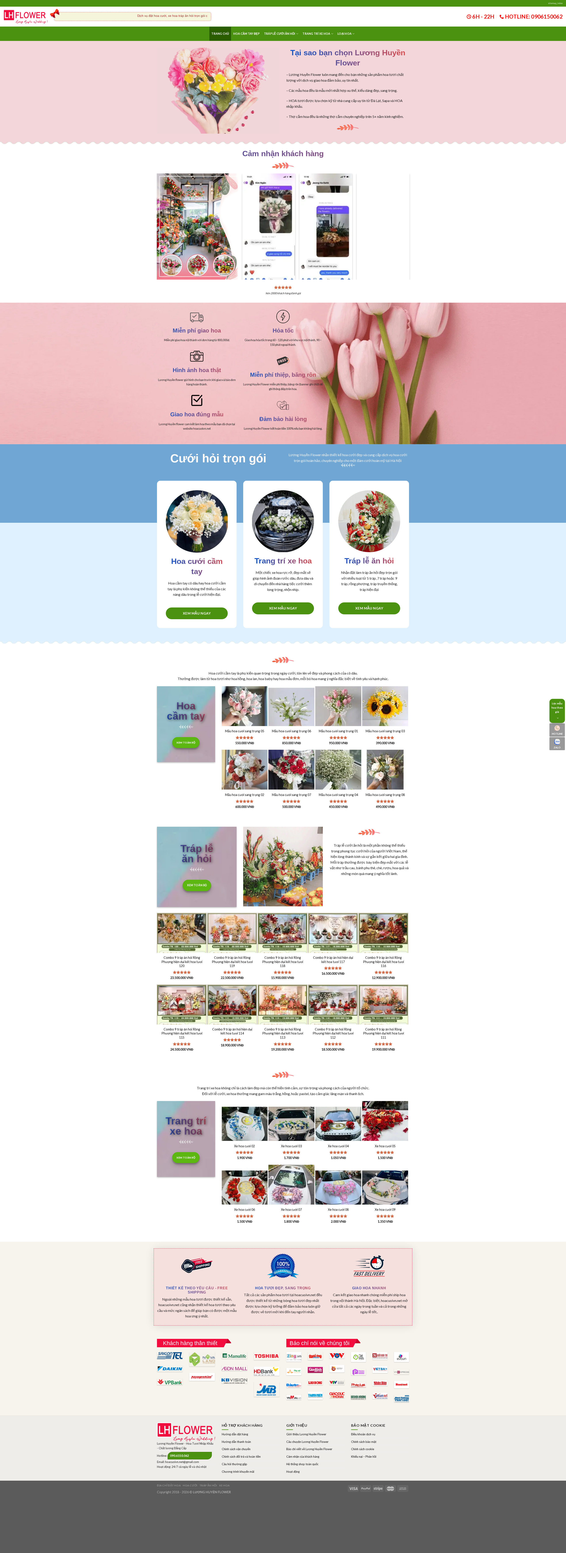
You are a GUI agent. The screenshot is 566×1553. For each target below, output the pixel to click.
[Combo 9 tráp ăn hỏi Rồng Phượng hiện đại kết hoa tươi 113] (282, 1022)
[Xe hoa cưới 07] (291, 1188)
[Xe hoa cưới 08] (338, 1188)
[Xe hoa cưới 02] (245, 1124)
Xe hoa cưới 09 (385, 1209)
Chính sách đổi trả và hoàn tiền (241, 1456)
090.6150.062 (179, 1455)
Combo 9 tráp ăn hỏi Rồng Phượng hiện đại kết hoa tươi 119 (232, 962)
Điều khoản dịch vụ (363, 1434)
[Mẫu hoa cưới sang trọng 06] (291, 709)
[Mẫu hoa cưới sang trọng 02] (245, 773)
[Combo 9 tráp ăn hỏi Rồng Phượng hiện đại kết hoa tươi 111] (383, 1022)
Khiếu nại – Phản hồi (363, 1456)
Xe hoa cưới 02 (244, 1146)
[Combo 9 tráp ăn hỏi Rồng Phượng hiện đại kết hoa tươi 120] (182, 950)
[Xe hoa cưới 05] (385, 1124)
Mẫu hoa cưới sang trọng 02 (244, 795)
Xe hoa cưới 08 (338, 1209)
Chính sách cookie (362, 1449)
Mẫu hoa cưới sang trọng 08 (385, 795)
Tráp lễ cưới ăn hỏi (279, 33)
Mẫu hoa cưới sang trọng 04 (338, 795)
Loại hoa (344, 33)
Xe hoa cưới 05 (385, 1146)
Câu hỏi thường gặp (234, 1464)
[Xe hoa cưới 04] (338, 1124)
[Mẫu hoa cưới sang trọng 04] (338, 773)
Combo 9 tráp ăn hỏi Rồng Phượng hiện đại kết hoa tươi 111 (383, 1033)
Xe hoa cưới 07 (291, 1209)
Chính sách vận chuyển (236, 1449)
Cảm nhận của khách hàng (302, 1456)
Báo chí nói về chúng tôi (320, 1343)
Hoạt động (293, 1471)
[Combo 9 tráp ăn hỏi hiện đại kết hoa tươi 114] (232, 1022)
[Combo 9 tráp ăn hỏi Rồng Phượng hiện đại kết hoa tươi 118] (282, 950)
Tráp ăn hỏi (208, 1485)
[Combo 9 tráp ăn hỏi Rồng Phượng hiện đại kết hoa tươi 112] (333, 1022)
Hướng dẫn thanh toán (236, 1441)
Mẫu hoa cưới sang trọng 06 (291, 731)
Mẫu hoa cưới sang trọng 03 (385, 731)
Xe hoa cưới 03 (291, 1146)
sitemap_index (555, 3)
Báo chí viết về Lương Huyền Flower (309, 1449)
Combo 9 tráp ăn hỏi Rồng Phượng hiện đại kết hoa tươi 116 (383, 962)
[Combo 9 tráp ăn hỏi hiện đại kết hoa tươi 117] (333, 950)
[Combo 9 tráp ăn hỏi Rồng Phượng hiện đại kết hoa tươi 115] (182, 1022)
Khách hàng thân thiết (190, 1343)
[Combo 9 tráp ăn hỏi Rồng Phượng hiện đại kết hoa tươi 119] (232, 950)
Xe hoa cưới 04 (338, 1146)
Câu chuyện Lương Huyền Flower (307, 1441)
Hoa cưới (190, 1485)
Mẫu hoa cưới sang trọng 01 (338, 731)
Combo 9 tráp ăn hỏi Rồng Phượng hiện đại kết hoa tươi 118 (282, 962)
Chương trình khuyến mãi (238, 1471)
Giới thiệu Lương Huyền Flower (306, 1434)
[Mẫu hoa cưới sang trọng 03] (385, 709)
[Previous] (249, 218)
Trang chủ (220, 33)
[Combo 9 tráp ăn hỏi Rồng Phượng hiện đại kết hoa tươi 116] (383, 950)
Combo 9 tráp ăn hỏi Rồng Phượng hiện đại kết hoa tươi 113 (282, 1033)
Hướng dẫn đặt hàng (235, 1434)
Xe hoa (224, 1485)
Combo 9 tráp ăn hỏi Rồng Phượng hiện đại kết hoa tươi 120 (181, 962)
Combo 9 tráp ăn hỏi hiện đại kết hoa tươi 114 (232, 1031)
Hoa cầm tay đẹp (246, 33)
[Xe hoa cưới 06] (245, 1188)
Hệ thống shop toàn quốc (302, 1464)
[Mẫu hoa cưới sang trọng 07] (291, 773)
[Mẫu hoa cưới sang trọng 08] (385, 773)
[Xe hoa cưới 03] (291, 1124)
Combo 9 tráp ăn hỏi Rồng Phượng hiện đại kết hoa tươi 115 (181, 1033)
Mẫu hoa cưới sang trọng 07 (291, 795)
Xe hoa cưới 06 (244, 1209)
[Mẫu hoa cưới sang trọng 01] (338, 709)
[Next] (403, 218)
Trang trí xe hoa (316, 33)
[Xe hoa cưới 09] (385, 1188)
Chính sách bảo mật (363, 1441)
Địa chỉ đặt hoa (169, 1485)
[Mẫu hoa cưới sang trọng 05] (245, 709)
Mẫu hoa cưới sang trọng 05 (244, 731)
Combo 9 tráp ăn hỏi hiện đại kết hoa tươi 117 (333, 960)
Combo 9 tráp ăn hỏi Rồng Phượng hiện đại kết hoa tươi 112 (333, 1033)
